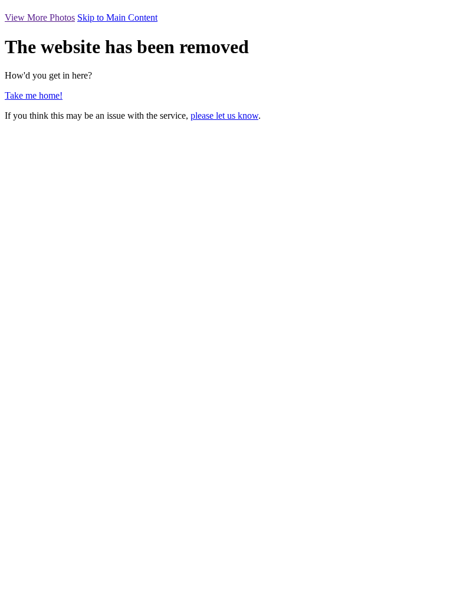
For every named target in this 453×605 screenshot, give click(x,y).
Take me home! (34, 95)
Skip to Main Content (117, 17)
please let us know (224, 115)
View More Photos (40, 17)
